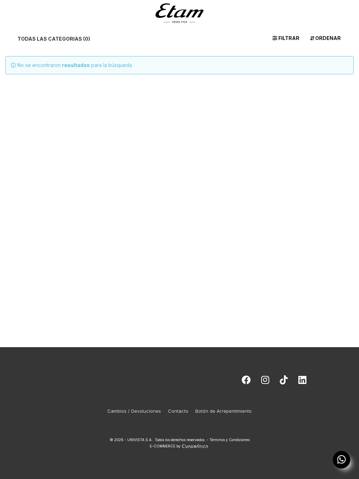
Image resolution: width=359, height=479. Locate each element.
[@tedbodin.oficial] (284, 381)
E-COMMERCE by (165, 446)
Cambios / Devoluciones (134, 411)
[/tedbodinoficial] (246, 381)
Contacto (178, 411)
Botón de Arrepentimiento (223, 411)
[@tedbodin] (265, 381)
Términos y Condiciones (229, 440)
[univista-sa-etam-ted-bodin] (302, 381)
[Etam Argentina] (179, 12)
